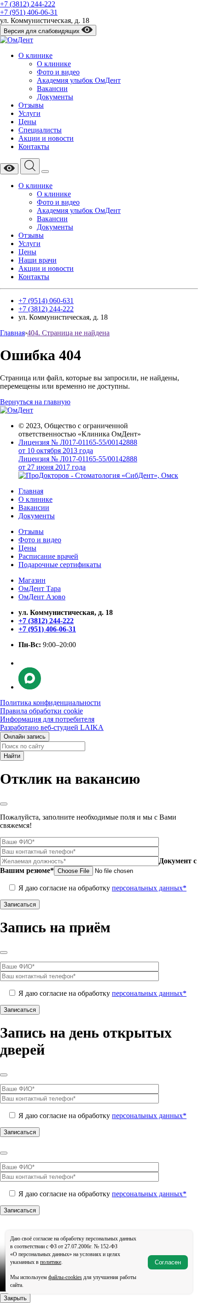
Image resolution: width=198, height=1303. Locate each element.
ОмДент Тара (39, 588)
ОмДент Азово (41, 597)
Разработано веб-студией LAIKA (52, 727)
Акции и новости (46, 138)
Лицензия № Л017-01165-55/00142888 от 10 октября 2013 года (77, 446)
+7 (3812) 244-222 (27, 4)
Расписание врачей (48, 556)
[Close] (3, 804)
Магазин (32, 580)
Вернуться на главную (35, 402)
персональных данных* (149, 888)
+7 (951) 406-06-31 (29, 12)
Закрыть (15, 1298)
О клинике (35, 55)
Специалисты (40, 130)
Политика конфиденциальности (50, 702)
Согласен (168, 1262)
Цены (27, 122)
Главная (30, 491)
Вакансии (52, 88)
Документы (55, 97)
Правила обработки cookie (41, 711)
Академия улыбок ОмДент (79, 80)
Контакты (33, 146)
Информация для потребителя (47, 719)
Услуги (29, 113)
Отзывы (31, 105)
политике (50, 1262)
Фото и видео (58, 72)
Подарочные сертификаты (59, 564)
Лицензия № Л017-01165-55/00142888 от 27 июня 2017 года (77, 463)
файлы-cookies (65, 1277)
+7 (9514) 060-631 (46, 300)
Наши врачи (37, 260)
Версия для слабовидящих (43, 31)
